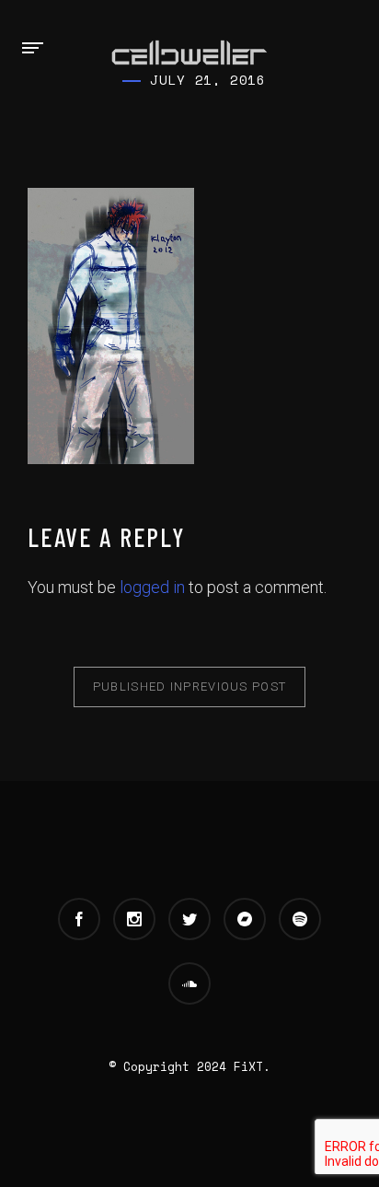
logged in (152, 587)
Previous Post (190, 686)
